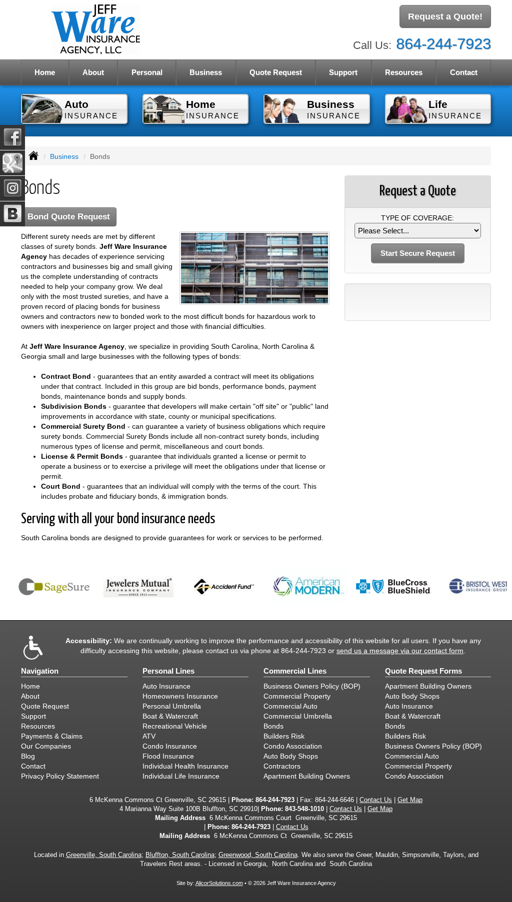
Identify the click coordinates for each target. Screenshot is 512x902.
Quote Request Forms (423, 671)
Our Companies (46, 746)
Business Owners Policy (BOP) (312, 686)
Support (33, 716)
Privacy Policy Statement (60, 776)
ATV (149, 736)
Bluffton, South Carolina (180, 855)
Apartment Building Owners (307, 776)
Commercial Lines (295, 671)
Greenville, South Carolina (104, 855)
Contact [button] (464, 72)
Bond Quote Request (69, 216)
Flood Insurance (168, 756)
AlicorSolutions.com (219, 883)
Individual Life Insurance (181, 776)
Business (64, 156)
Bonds (274, 726)
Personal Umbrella (171, 706)
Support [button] (343, 72)
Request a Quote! (445, 16)
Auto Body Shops (291, 756)
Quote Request (45, 706)
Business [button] (206, 72)
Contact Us (376, 800)
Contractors (282, 766)
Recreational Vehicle (174, 726)
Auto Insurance (166, 686)
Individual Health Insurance (185, 766)
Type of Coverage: (417, 218)
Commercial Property (297, 696)
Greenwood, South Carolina (258, 855)
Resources (38, 726)
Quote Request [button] (276, 72)
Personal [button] (147, 72)
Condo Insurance (169, 746)
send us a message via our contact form (400, 651)
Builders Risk (284, 736)
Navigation (39, 671)
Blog (28, 756)
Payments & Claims (51, 736)
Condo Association (293, 746)
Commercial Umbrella (298, 716)
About (30, 696)
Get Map (410, 800)
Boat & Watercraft (170, 716)
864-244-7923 (443, 43)
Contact (33, 766)
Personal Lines (168, 671)
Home (44, 72)
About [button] (93, 72)
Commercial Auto (291, 706)
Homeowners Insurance (180, 696)
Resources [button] (403, 72)
